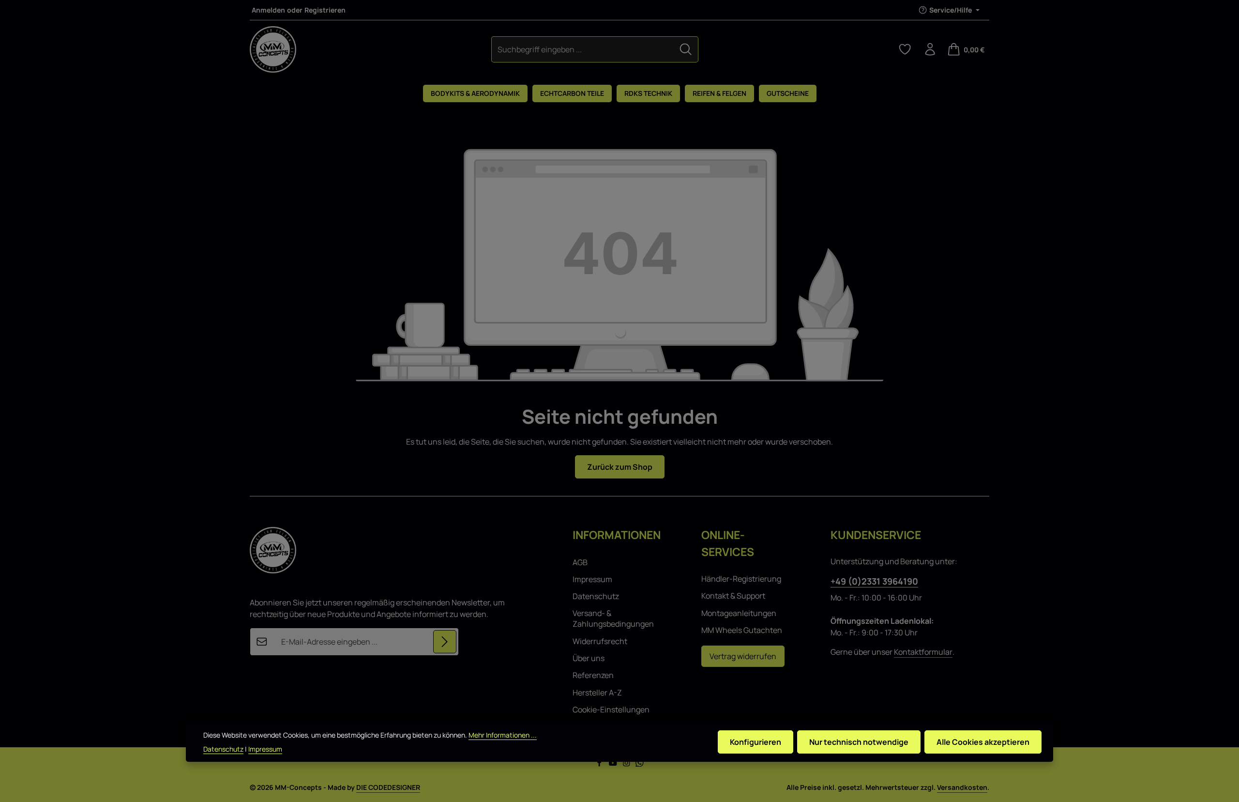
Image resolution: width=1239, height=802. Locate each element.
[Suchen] (686, 49)
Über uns (588, 658)
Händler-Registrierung (741, 578)
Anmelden (268, 10)
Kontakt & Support (733, 595)
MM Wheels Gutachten (741, 630)
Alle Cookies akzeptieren (983, 742)
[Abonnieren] (444, 641)
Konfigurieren (755, 742)
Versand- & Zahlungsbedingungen (613, 618)
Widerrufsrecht (600, 641)
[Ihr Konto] (930, 49)
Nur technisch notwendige (858, 742)
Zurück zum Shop (619, 467)
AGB (580, 562)
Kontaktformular (923, 652)
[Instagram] (627, 764)
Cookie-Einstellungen (611, 709)
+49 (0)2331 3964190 (874, 581)
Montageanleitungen (738, 613)
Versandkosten (962, 787)
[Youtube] (614, 764)
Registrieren (325, 10)
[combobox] (582, 49)
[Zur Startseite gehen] (273, 49)
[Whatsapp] (639, 764)
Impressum (592, 579)
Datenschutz (596, 596)
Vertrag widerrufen (743, 656)
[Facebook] (600, 764)
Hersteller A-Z (597, 692)
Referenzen (593, 675)
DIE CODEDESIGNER (388, 787)
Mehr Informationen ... (502, 735)
